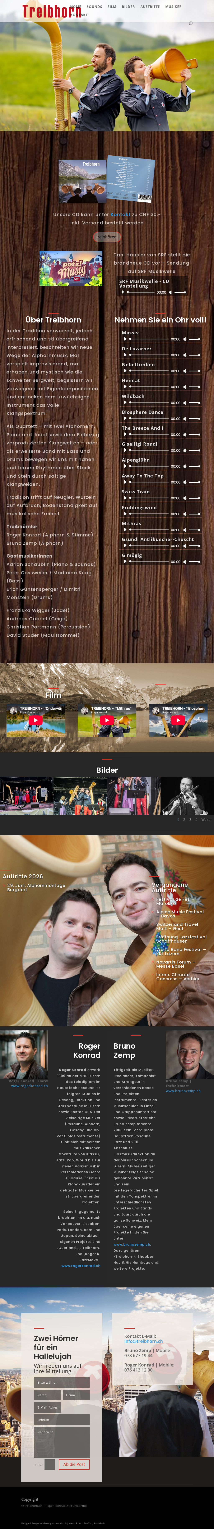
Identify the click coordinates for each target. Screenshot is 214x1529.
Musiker (173, 7)
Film (112, 7)
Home (75, 7)
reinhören (107, 237)
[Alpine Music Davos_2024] (27, 814)
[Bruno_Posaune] (187, 814)
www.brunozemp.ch (131, 1244)
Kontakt (79, 15)
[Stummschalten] (171, 292)
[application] (152, 292)
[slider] (179, 292)
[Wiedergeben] (122, 292)
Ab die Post (74, 1464)
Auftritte (150, 7)
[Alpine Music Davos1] (80, 814)
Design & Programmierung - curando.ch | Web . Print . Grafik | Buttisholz (63, 1523)
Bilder (128, 7)
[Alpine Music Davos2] (133, 814)
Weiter (206, 819)
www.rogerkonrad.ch (29, 1086)
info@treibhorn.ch (143, 1341)
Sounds (94, 7)
